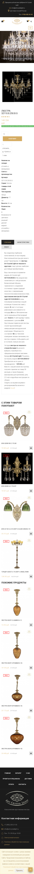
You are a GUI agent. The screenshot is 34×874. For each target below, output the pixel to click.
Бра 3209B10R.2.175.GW (8, 443)
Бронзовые (28, 58)
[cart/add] (31, 448)
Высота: (4, 203)
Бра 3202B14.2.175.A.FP (8, 486)
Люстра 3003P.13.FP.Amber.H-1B (11, 663)
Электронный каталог (11, 838)
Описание (7, 242)
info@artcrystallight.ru (18, 8)
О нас (28, 773)
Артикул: (4, 177)
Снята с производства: (6, 173)
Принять (19, 871)
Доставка (28, 779)
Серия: (3, 183)
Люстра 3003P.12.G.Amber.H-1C (11, 620)
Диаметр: (4, 197)
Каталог (12, 58)
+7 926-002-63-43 (27, 14)
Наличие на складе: (5, 162)
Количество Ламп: (5, 208)
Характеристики (23, 242)
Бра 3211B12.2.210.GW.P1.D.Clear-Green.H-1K (15, 529)
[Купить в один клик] (17, 426)
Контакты (22, 784)
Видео (6, 247)
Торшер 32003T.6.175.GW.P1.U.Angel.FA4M (15, 572)
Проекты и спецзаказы (11, 779)
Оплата (11, 784)
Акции (12, 388)
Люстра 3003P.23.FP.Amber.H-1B (11, 748)
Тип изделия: (6, 192)
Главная (4, 58)
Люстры (19, 58)
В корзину (12, 138)
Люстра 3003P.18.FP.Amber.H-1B (11, 706)
